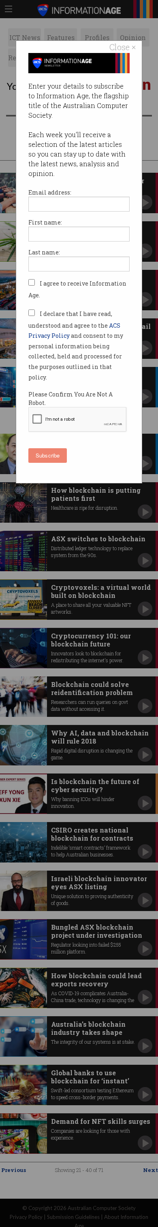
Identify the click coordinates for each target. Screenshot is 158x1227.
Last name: (44, 252)
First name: (45, 222)
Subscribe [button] (48, 455)
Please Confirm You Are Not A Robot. (70, 398)
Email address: (49, 192)
